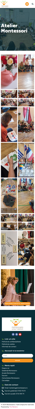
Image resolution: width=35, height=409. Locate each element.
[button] (27, 4)
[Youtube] (20, 334)
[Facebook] (13, 334)
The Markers (13, 407)
